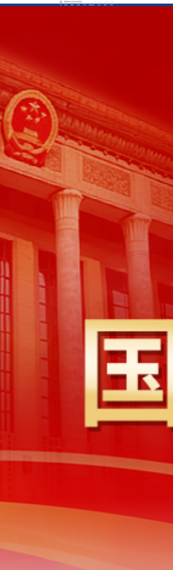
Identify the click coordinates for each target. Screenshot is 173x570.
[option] (86, 288)
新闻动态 (72, 4)
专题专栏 (105, 4)
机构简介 (66, 4)
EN (112, 1)
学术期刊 (111, 4)
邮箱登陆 (100, 1)
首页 (61, 4)
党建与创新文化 (92, 4)
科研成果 (78, 4)
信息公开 (99, 4)
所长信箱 (95, 1)
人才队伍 (84, 4)
